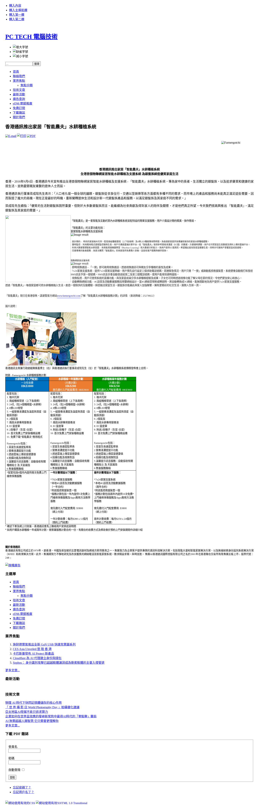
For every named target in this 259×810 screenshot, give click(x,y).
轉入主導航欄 (18, 10)
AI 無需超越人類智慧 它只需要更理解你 (32, 721)
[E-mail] (10, 136)
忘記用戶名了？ (23, 792)
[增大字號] (20, 47)
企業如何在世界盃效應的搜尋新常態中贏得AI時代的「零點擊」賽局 (51, 716)
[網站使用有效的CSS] (20, 803)
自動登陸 (14, 769)
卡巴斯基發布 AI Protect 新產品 (33, 653)
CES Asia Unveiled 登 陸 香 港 (32, 649)
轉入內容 (15, 5)
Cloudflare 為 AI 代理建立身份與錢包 (37, 658)
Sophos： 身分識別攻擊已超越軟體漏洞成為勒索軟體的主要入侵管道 (58, 662)
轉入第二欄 (16, 19)
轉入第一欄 (16, 14)
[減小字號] (20, 56)
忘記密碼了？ (22, 787)
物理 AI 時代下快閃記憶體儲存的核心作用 (33, 702)
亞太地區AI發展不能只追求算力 (26, 711)
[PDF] (31, 136)
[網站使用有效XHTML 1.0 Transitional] (61, 803)
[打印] (21, 136)
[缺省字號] (20, 51)
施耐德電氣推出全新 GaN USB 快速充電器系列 (44, 644)
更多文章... (12, 670)
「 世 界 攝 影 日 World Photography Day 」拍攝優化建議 (42, 707)
